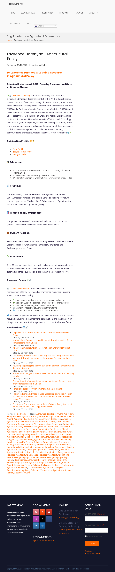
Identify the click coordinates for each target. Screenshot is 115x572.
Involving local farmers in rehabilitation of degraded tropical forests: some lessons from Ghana (43, 341)
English (40, 26)
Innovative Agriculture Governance (50, 447)
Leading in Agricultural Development (43, 449)
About (92, 13)
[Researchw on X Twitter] (42, 519)
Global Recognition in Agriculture (39, 436)
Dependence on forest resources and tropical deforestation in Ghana (41, 333)
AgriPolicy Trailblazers (51, 419)
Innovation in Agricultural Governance (54, 444)
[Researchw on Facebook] (49, 519)
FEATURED (14, 23)
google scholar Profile (23, 151)
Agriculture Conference (43, 540)
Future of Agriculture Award (60, 431)
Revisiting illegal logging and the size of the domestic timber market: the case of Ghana (43, 367)
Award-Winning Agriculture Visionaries (44, 424)
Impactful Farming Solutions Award (33, 442)
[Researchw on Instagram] (36, 519)
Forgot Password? (93, 553)
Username (95, 513)
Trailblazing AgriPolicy (50, 465)
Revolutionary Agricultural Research (30, 460)
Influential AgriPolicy (26, 444)
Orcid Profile (18, 149)
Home (12, 13)
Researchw (16, 4)
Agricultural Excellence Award (49, 413)
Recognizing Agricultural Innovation (30, 457)
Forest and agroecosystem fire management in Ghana (37, 388)
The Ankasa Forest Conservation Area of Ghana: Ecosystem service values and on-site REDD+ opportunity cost (43, 405)
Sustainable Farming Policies (27, 465)
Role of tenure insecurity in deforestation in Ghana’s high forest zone (41, 349)
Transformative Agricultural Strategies (45, 467)
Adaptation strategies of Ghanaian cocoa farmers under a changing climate (43, 374)
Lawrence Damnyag (21, 95)
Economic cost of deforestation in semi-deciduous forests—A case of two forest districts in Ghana (43, 382)
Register (88, 551)
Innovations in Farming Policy (20, 447)
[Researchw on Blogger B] (42, 512)
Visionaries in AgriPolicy (51, 470)
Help (29, 23)
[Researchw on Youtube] (49, 512)
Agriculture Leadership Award (27, 419)
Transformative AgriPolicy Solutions (23, 470)
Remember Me (94, 536)
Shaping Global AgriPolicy (26, 462)
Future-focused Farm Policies (51, 434)
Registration (47, 13)
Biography (21, 413)
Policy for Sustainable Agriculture (42, 452)
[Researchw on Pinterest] (36, 512)
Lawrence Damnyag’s (19, 288)
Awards (79, 13)
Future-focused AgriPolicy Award (22, 434)
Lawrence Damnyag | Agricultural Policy (37, 56)
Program (63, 13)
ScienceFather (40, 65)
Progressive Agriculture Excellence (22, 454)
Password (94, 525)
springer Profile (19, 154)
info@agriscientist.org (69, 517)
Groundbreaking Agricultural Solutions (36, 439)
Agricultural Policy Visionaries (35, 416)
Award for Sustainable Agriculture (40, 421)
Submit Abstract (28, 13)
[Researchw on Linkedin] (36, 525)
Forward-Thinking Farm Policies (32, 431)
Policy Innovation (66, 452)
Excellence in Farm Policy (37, 429)
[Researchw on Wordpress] (42, 525)
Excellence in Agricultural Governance (41, 426)
